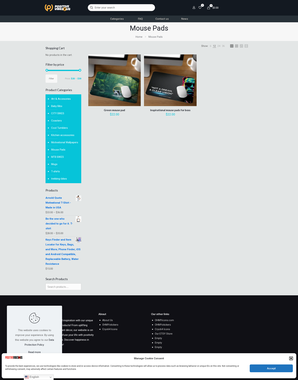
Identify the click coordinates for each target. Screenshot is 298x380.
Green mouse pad (114, 110)
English (34, 377)
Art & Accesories (61, 98)
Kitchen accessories (62, 135)
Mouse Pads (58, 149)
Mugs (54, 164)
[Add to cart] (136, 59)
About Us (107, 320)
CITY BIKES (57, 113)
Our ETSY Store (163, 333)
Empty (158, 338)
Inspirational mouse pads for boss (170, 110)
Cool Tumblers (59, 127)
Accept (271, 368)
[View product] (136, 67)
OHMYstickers (110, 324)
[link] (58, 7)
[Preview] (136, 81)
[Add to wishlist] (136, 74)
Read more (34, 352)
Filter (51, 78)
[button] (291, 358)
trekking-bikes (59, 178)
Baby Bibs (56, 106)
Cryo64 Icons (109, 329)
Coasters (56, 120)
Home (139, 36)
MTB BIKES (57, 156)
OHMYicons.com (164, 320)
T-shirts (55, 171)
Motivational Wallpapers (64, 142)
